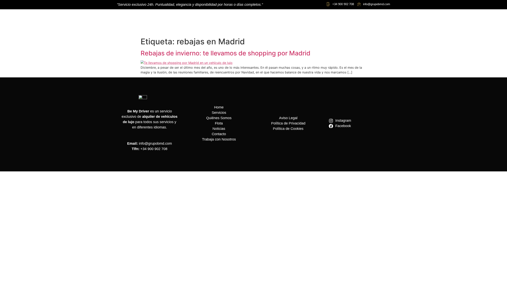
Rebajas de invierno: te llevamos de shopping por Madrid (225, 53)
